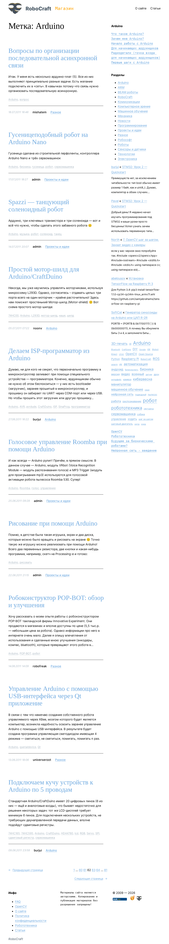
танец (58, 234)
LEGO (121, 354)
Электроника (127, 159)
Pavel (115, 201)
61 (84, 870)
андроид (117, 369)
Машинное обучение (133, 111)
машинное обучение (127, 389)
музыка (24, 234)
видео (125, 374)
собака (141, 414)
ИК (120, 364)
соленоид (46, 234)
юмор (143, 424)
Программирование (132, 125)
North (115, 239)
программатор (80, 406)
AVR (22, 406)
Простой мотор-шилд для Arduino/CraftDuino (43, 273)
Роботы (123, 144)
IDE (148, 349)
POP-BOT (25, 653)
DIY (135, 349)
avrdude (31, 406)
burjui (115, 167)
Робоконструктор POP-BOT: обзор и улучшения (56, 601)
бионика (25, 166)
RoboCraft (38, 8)
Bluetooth (115, 349)
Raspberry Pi (130, 359)
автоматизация (136, 364)
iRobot (155, 349)
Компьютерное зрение (134, 106)
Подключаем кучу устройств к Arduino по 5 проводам (50, 786)
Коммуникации (129, 101)
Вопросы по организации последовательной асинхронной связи (52, 58)
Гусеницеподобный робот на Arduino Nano (48, 138)
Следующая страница (90, 878)
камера (127, 379)
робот (49, 166)
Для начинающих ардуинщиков (134, 48)
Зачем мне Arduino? (127, 38)
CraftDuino (45, 406)
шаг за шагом (146, 419)
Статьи (20, 930)
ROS (156, 359)
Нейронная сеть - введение (134, 450)
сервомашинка (64, 166)
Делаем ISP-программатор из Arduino (48, 354)
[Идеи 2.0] (132, 899)
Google (142, 349)
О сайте (20, 911)
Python (115, 359)
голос (35, 488)
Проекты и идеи (56, 179)
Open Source (146, 354)
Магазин (64, 8)
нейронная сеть (122, 394)
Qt (39, 747)
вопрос (24, 99)
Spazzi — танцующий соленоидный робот (38, 205)
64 (98, 870)
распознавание (132, 401)
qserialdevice (28, 747)
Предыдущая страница (25, 870)
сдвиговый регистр (21, 837)
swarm (114, 364)
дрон (156, 374)
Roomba (25, 488)
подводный (140, 394)
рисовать (26, 562)
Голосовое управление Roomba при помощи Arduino (57, 445)
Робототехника (123, 436)
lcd (76, 833)
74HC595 (27, 833)
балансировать (131, 370)
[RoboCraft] (139, 899)
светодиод (149, 409)
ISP (55, 406)
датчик (149, 374)
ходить (132, 419)
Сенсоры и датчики (132, 149)
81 (105, 870)
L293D (35, 315)
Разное (56, 112)
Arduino (13, 99)
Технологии (126, 154)
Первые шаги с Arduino (130, 62)
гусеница (38, 166)
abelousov (118, 278)
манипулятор (121, 384)
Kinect (114, 354)
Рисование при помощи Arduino (52, 523)
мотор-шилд (49, 315)
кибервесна (142, 379)
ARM (121, 87)
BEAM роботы (128, 92)
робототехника (126, 407)
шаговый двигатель (122, 424)
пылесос (152, 394)
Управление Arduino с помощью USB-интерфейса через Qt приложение (53, 696)
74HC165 (14, 833)
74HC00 (13, 315)
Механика (125, 116)
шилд (70, 315)
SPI (97, 833)
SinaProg (64, 406)
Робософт (125, 140)
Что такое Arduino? (127, 34)
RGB (82, 833)
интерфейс (116, 379)
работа (116, 401)
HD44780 (67, 833)
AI (130, 344)
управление (48, 488)
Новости (124, 121)
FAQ (18, 901)
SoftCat (116, 312)
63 (93, 870)
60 (81, 870)
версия (115, 374)
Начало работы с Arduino (132, 43)
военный (138, 374)
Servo (90, 833)
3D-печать (119, 344)
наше (62, 315)
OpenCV (131, 354)
